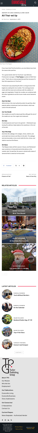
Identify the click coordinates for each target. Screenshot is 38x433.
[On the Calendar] (7, 307)
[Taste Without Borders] (7, 294)
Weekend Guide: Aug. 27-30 (23, 320)
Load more (18, 352)
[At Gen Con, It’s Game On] (19, 229)
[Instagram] (5, 420)
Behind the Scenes (19, 211)
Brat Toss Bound (19, 213)
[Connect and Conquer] (7, 344)
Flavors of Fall (6, 176)
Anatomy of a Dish (11, 9)
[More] (24, 165)
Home (3, 9)
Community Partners (19, 342)
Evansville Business (19, 293)
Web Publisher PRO (31, 428)
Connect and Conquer (21, 345)
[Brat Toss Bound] (19, 202)
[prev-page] (3, 274)
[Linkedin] (8, 420)
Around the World (19, 266)
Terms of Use (19, 429)
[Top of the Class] (7, 332)
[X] (11, 420)
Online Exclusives (19, 318)
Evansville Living (19, 12)
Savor (27, 12)
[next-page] (6, 274)
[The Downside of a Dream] (19, 257)
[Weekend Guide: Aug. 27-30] (7, 319)
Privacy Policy (18, 427)
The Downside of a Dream (19, 268)
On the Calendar (19, 307)
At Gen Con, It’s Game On (19, 241)
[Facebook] (2, 420)
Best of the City (31, 176)
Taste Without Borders (21, 295)
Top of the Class (19, 332)
